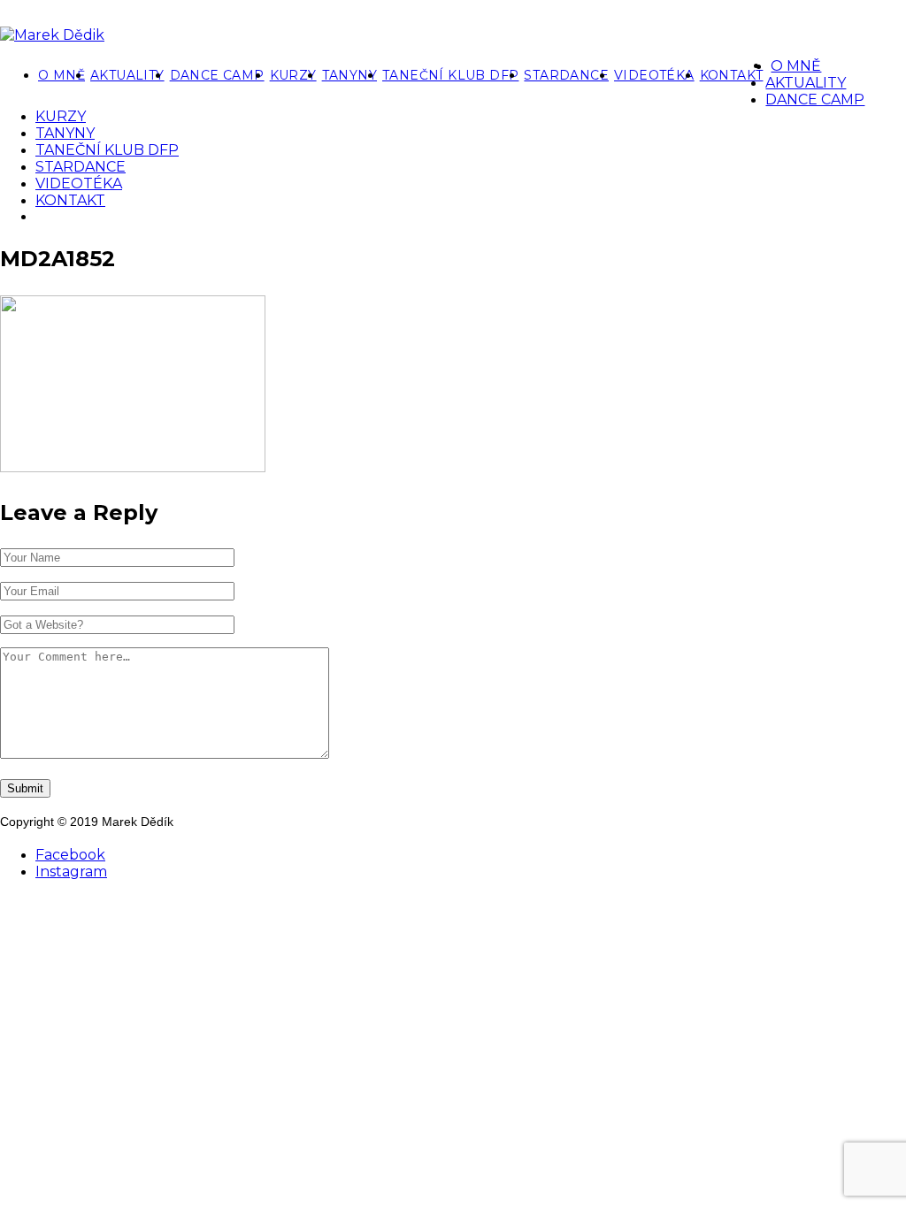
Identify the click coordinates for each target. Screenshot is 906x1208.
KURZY (293, 75)
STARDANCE (566, 75)
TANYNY (349, 75)
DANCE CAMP (217, 75)
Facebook (70, 854)
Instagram (71, 871)
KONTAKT (732, 75)
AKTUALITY (127, 75)
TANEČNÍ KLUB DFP (450, 75)
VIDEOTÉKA (654, 75)
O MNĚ (61, 75)
